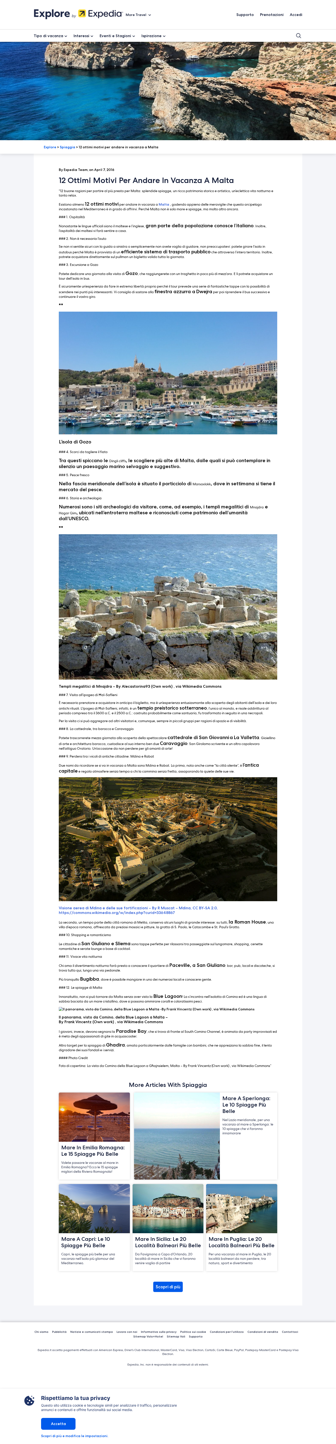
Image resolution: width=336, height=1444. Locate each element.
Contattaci (290, 1332)
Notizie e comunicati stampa (91, 1332)
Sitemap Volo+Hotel (148, 1336)
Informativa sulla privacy (159, 1332)
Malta (164, 204)
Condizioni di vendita (262, 1332)
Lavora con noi (127, 1332)
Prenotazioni (272, 14)
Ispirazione (151, 35)
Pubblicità (59, 1332)
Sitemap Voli (176, 1336)
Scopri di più (168, 1287)
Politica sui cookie (193, 1332)
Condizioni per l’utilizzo (227, 1332)
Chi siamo (41, 1332)
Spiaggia (67, 147)
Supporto (245, 14)
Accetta (58, 1423)
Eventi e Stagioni (115, 35)
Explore (50, 147)
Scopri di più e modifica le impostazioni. (74, 1436)
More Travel (136, 15)
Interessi (81, 35)
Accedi (296, 14)
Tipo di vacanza (48, 35)
